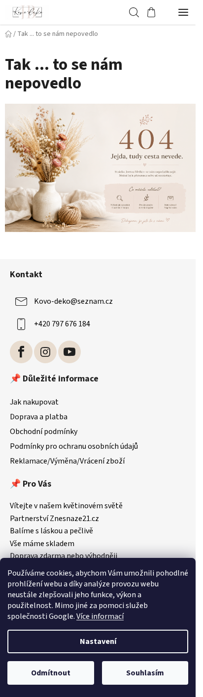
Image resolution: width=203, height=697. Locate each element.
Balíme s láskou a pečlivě (51, 531)
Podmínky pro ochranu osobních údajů (74, 446)
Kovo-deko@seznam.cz (73, 301)
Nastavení (98, 641)
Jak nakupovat (34, 402)
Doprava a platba (39, 416)
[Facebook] (21, 352)
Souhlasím (145, 673)
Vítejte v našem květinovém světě (66, 506)
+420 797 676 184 (62, 324)
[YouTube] (69, 352)
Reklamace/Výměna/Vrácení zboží (67, 461)
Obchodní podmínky (43, 431)
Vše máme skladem (42, 544)
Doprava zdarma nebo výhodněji (63, 556)
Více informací (100, 616)
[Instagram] (45, 352)
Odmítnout (50, 673)
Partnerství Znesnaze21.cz (54, 519)
